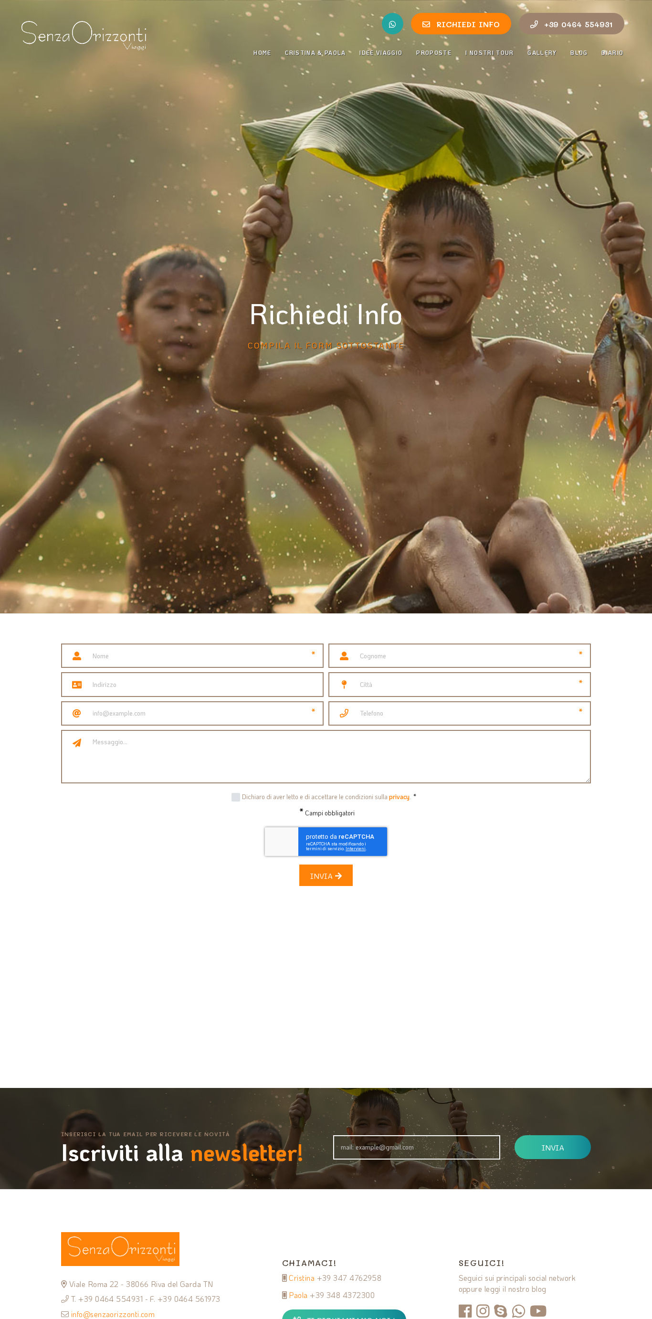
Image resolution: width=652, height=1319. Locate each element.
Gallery (542, 52)
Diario (613, 52)
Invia (322, 876)
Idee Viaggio (380, 52)
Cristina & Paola (315, 52)
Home (262, 52)
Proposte (434, 52)
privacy (399, 796)
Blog (579, 52)
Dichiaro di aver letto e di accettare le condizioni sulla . (329, 796)
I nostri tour (489, 52)
